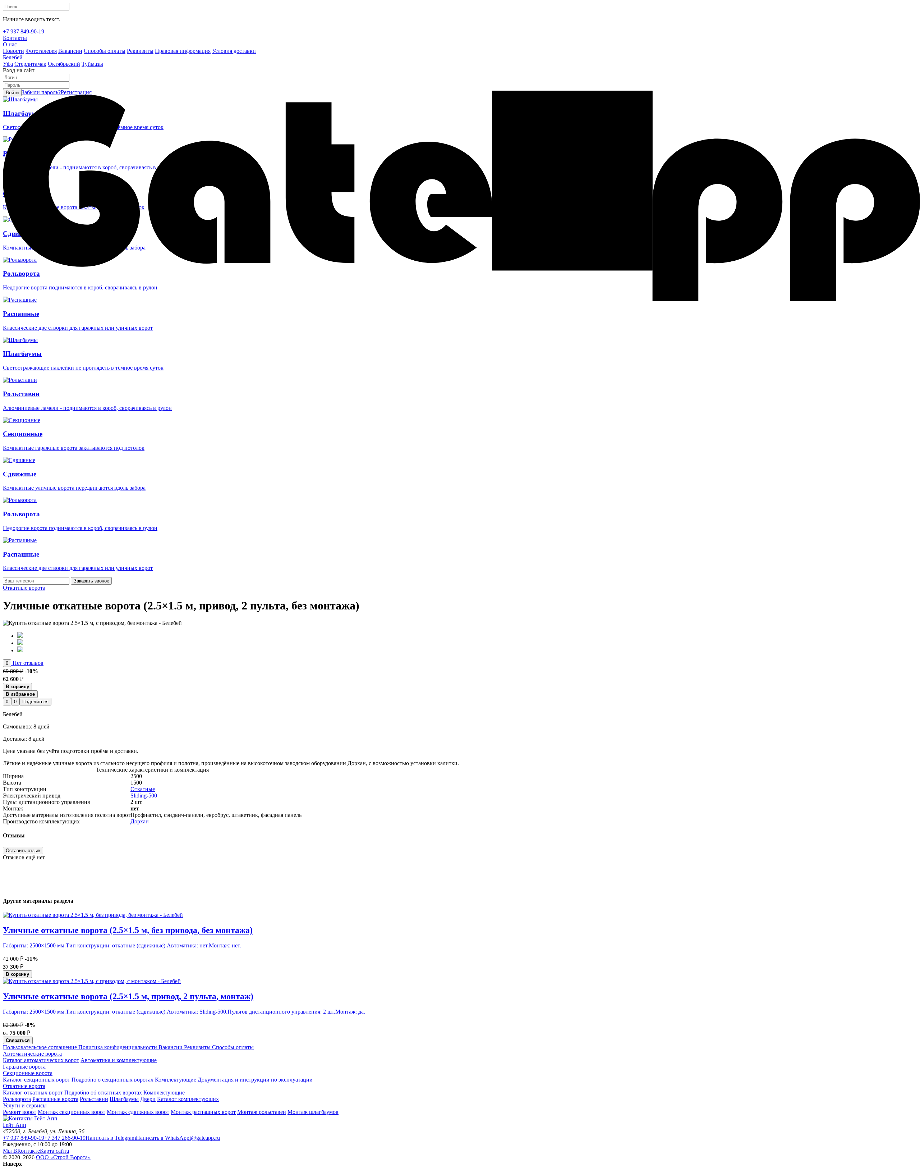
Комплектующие (175, 1080)
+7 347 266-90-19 (65, 1138)
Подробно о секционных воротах (112, 1080)
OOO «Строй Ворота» (63, 1157)
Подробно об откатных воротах (103, 1092)
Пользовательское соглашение (40, 1047)
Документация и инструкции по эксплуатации (255, 1080)
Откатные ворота (24, 588)
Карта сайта (54, 1151)
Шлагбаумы (124, 1099)
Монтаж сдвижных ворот (138, 1112)
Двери (148, 1099)
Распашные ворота (55, 1099)
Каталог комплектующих (188, 1099)
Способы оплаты (232, 1047)
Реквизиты (197, 1047)
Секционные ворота (27, 1073)
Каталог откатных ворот (33, 1092)
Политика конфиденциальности (117, 1047)
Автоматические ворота (32, 1054)
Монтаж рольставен (261, 1112)
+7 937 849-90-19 (23, 1138)
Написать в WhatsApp (162, 1138)
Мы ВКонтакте (21, 1151)
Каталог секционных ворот (36, 1080)
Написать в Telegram (111, 1138)
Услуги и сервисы (25, 1105)
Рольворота (17, 1099)
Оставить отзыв (23, 850)
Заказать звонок (91, 581)
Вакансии (170, 1047)
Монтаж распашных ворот (203, 1112)
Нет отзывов (27, 663)
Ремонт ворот (19, 1112)
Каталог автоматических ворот (41, 1060)
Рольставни (94, 1099)
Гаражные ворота (24, 1067)
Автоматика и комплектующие (118, 1060)
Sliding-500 (143, 795)
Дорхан (139, 821)
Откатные (142, 789)
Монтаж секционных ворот (71, 1112)
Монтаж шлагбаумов (313, 1112)
